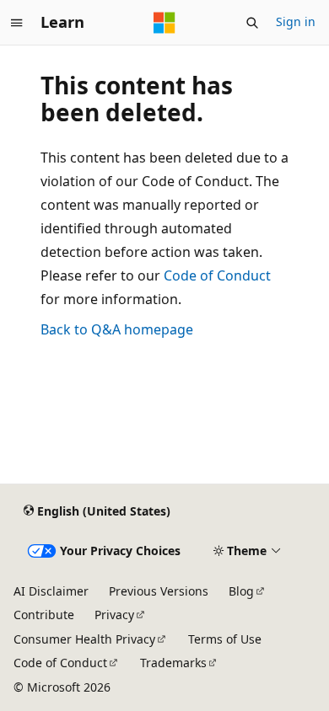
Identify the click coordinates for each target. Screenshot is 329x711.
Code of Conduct (217, 275)
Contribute (43, 615)
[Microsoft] (164, 23)
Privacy (114, 615)
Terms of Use (225, 639)
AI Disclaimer (51, 591)
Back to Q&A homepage (116, 329)
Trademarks (173, 663)
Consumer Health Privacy (84, 639)
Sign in (296, 21)
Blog (241, 591)
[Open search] (252, 23)
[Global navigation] (17, 23)
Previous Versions (158, 591)
